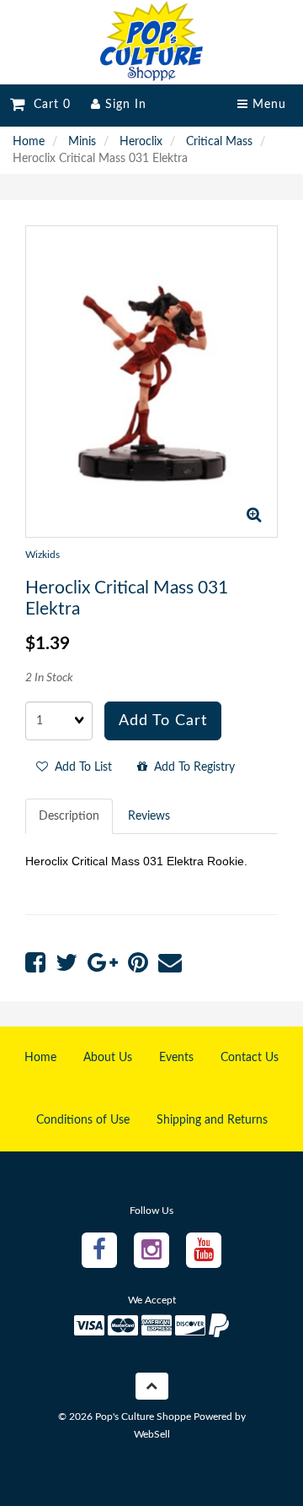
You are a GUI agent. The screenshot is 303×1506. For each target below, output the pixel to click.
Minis (82, 142)
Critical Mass (219, 142)
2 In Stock (49, 678)
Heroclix (141, 142)
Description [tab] (69, 816)
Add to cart (163, 721)
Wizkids (42, 555)
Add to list (80, 767)
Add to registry (191, 767)
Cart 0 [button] (48, 105)
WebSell (152, 1434)
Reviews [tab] (149, 816)
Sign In (123, 105)
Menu (267, 105)
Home (29, 142)
